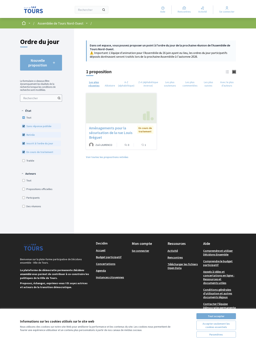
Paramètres (216, 334)
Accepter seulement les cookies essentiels (216, 325)
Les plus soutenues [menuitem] (170, 83)
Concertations (105, 264)
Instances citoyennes (110, 277)
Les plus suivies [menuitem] (208, 83)
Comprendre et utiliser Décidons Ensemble (218, 252)
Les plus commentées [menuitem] (190, 83)
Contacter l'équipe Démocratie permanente (219, 305)
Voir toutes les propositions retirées (107, 157)
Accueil (100, 250)
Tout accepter (216, 316)
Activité (173, 251)
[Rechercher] (104, 9)
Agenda (101, 270)
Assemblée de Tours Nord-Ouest (60, 23)
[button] (26, 111)
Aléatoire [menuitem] (110, 85)
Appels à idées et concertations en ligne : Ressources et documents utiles (218, 277)
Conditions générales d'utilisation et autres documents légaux (217, 293)
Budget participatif (108, 257)
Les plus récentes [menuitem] (94, 83)
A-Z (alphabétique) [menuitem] (126, 83)
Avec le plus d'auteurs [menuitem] (227, 83)
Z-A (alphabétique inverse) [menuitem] (148, 83)
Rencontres (175, 257)
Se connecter (140, 251)
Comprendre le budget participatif (218, 263)
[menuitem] (41, 98)
